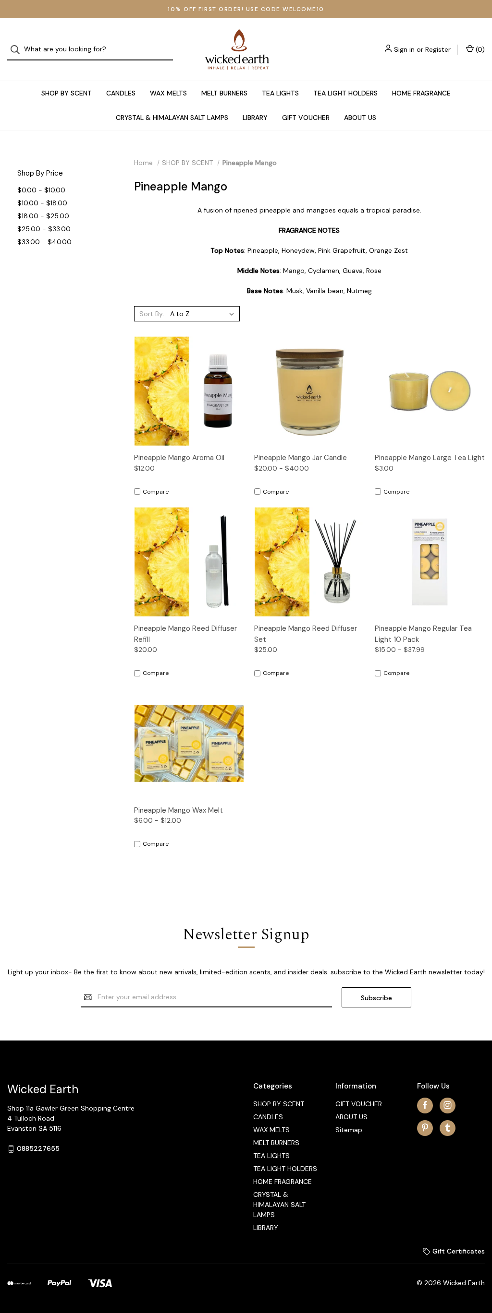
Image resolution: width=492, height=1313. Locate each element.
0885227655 (38, 1148)
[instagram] (447, 1105)
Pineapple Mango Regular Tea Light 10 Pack (423, 634)
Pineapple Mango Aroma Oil (179, 457)
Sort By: (151, 313)
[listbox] (204, 314)
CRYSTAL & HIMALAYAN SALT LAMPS (172, 117)
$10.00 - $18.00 (42, 203)
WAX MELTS (168, 93)
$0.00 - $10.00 (41, 190)
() (479, 49)
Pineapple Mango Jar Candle (300, 457)
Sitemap (348, 1129)
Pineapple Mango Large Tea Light (430, 457)
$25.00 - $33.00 (44, 229)
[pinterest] (425, 1128)
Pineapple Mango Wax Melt (178, 810)
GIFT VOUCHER (306, 117)
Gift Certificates (457, 1251)
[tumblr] (447, 1128)
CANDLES (120, 93)
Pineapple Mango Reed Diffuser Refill (185, 634)
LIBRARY (255, 117)
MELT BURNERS (224, 93)
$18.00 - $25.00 (43, 216)
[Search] (18, 49)
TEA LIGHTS (280, 93)
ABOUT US (360, 117)
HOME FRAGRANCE (421, 93)
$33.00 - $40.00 (44, 241)
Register (438, 49)
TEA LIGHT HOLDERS (345, 93)
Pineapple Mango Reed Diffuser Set (305, 634)
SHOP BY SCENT (66, 93)
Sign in (404, 49)
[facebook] (425, 1105)
